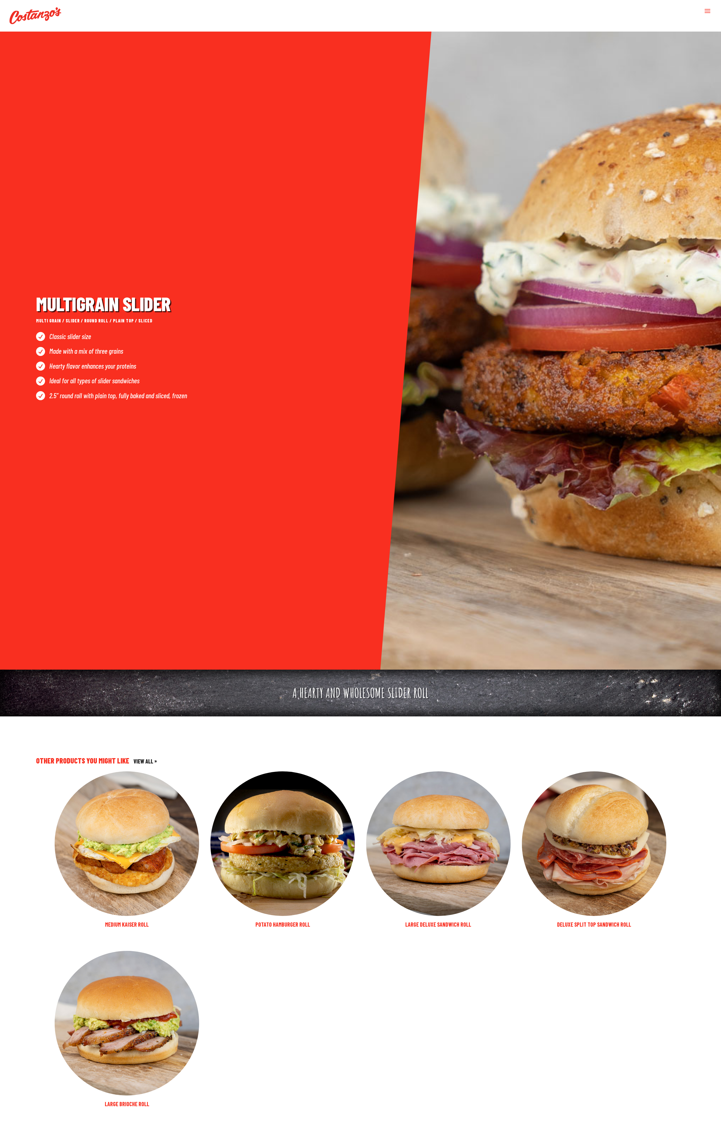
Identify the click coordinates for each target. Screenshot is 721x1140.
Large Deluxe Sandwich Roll (438, 924)
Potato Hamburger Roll (282, 924)
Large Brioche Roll (127, 1104)
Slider (73, 320)
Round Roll (96, 320)
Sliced (145, 320)
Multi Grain (48, 320)
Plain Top (123, 320)
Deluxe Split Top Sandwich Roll (594, 924)
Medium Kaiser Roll (127, 924)
